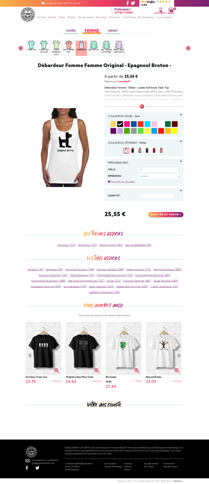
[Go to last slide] (30, 355)
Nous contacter (72, 467)
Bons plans (101, 17)
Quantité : (114, 196)
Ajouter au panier (165, 214)
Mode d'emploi (72, 470)
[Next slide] (188, 48)
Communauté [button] (164, 17)
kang (138, 381)
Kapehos (177, 481)
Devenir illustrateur (113, 467)
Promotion (114, 17)
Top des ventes (86, 17)
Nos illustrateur (171, 467)
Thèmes (71, 17)
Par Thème (149, 467)
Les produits (110, 464)
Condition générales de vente (79, 464)
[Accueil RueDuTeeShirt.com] (28, 13)
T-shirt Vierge (129, 17)
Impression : (115, 176)
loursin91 (124, 81)
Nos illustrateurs (146, 17)
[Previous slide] (20, 48)
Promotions (169, 464)
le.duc (57, 381)
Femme (52, 17)
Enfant (61, 17)
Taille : (112, 169)
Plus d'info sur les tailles (122, 181)
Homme (41, 17)
